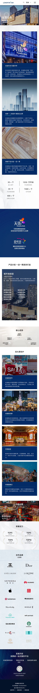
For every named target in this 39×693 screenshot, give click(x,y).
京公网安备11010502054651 (19, 685)
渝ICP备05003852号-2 (19, 688)
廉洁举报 (19, 690)
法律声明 (12, 690)
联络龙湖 (27, 690)
